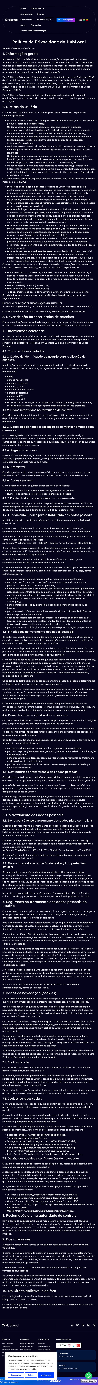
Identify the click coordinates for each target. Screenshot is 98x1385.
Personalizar (16, 1375)
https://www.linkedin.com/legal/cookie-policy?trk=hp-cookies (50, 1154)
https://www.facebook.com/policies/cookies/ (42, 1134)
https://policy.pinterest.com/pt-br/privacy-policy (43, 1151)
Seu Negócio (26, 14)
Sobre (23, 25)
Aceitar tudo (46, 1375)
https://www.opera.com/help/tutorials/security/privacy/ (44, 1210)
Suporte (41, 19)
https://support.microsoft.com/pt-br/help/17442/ (52, 1194)
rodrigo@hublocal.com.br (76, 843)
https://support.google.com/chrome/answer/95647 (52, 1201)
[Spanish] (87, 19)
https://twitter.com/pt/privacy (31, 1138)
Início (23, 8)
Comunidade (26, 19)
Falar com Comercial (88, 1381)
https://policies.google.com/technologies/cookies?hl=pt (46, 1147)
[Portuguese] (84, 19)
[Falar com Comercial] (88, 1375)
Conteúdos (36, 25)
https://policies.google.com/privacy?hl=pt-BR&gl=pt (44, 1144)
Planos (40, 14)
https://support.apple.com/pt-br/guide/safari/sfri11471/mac (46, 1198)
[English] (80, 19)
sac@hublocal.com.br (55, 295)
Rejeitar (31, 1375)
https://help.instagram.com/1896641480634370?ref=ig (47, 1141)
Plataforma (36, 8)
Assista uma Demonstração (33, 30)
